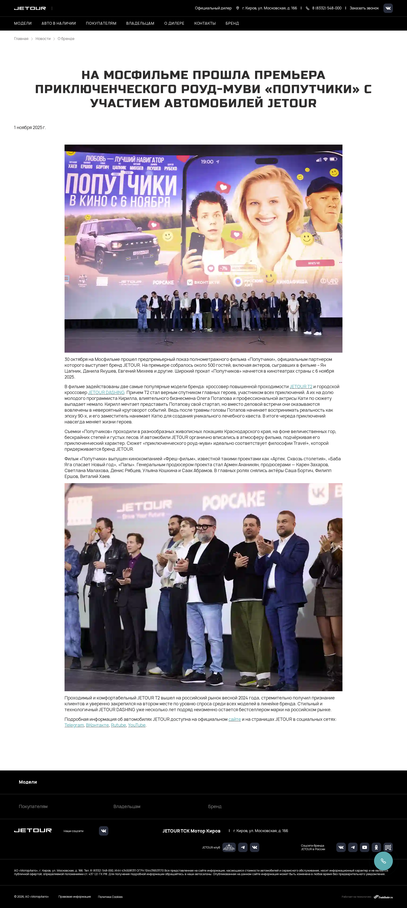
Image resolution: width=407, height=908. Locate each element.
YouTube (137, 725)
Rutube (118, 725)
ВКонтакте (97, 725)
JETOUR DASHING (106, 392)
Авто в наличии (59, 23)
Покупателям (33, 806)
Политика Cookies (110, 897)
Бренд (215, 806)
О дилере (174, 23)
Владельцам (127, 806)
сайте (234, 719)
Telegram (74, 725)
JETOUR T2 (301, 387)
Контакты (205, 23)
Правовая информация (74, 896)
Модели (28, 782)
